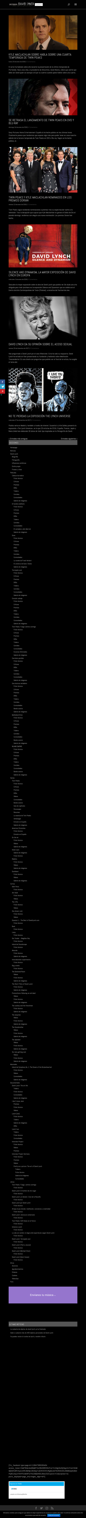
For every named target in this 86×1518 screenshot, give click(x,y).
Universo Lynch (17, 1227)
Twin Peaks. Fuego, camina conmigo (24, 1185)
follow (14, 1488)
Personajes (17, 809)
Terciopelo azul (17, 570)
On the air (15, 837)
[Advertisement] (20, 1312)
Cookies (14, 1275)
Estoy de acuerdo (53, 1515)
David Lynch (14, 454)
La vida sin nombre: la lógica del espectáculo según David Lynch (33, 1233)
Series (12, 778)
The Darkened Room (18, 971)
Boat (13, 926)
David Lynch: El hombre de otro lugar (24, 1191)
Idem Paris (15, 886)
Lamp (14, 932)
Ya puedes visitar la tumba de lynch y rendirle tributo (27, 1336)
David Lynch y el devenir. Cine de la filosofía (26, 1197)
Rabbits (14, 859)
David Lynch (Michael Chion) (21, 1251)
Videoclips (15, 1278)
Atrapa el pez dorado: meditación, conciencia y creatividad (31, 1209)
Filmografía (15, 460)
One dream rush (17, 911)
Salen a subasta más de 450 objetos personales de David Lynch (31, 1333)
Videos (16, 899)
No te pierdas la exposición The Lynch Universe (40, 416)
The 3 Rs (15, 902)
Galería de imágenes (20, 501)
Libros (12, 1182)
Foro (11, 1282)
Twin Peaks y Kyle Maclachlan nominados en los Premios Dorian (40, 198)
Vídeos (16, 796)
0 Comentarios (30, 62)
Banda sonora (18, 708)
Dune (13, 535)
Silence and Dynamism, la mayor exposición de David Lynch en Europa (42, 273)
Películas (13, 472)
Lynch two (15, 1129)
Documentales (15, 1083)
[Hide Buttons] (1, 395)
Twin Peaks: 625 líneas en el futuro (24, 1221)
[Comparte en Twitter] (2, 386)
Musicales (13, 1064)
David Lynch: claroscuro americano (23, 1215)
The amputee (16, 1015)
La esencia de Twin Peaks (22, 815)
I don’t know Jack (18, 1101)
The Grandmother (17, 1027)
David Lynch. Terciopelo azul (21, 1239)
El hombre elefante (18, 504)
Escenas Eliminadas (20, 652)
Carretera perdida (18, 658)
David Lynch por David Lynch (21, 1203)
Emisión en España (20, 822)
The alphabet (16, 1039)
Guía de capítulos (19, 806)
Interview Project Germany (21, 1154)
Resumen (17, 812)
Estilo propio (16, 466)
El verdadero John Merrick (22, 529)
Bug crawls (16, 965)
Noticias (13, 451)
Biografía (15, 457)
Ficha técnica (18, 478)
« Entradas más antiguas (18, 438)
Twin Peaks (16, 781)
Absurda (14, 950)
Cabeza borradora (18, 475)
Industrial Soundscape (19, 944)
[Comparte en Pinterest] (2, 391)
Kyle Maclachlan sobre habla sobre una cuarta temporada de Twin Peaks (40, 56)
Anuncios (15, 1266)
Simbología (17, 818)
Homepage (13, 447)
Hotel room (15, 850)
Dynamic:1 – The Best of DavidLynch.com (25, 920)
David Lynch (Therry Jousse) (21, 1245)
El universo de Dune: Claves (23, 564)
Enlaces (14, 1272)
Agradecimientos (17, 1269)
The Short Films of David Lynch (22, 984)
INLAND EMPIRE (17, 746)
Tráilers (16, 491)
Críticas (16, 481)
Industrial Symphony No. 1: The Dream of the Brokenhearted (32, 1067)
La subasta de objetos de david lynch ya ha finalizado (28, 1329)
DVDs (15, 488)
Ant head (15, 892)
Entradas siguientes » (69, 438)
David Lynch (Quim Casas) (20, 1257)
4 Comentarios (32, 127)
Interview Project (17, 1141)
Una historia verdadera (19, 683)
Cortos (12, 884)
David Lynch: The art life (20, 1085)
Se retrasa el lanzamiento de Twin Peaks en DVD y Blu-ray (41, 121)
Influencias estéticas (19, 463)
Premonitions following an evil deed (23, 993)
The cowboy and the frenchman (22, 1005)
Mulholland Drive (17, 715)
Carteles (16, 494)
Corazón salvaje (17, 598)
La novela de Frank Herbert (23, 560)
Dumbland (15, 871)
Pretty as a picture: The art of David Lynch (28, 1166)
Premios (16, 485)
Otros (12, 1263)
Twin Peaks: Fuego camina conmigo (24, 627)
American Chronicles (18, 828)
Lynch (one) (16, 1113)
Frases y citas (17, 469)
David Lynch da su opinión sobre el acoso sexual (40, 344)
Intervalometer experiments (21, 959)
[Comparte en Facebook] (2, 382)
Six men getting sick (19, 1052)
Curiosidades (18, 497)
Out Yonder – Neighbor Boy (21, 938)
